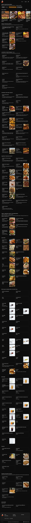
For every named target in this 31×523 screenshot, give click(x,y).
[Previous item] (26, 9)
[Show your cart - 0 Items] (28, 1)
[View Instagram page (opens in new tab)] (2, 521)
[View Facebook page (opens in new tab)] (1, 521)
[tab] (3, 7)
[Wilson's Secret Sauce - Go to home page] (2, 2)
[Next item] (28, 9)
